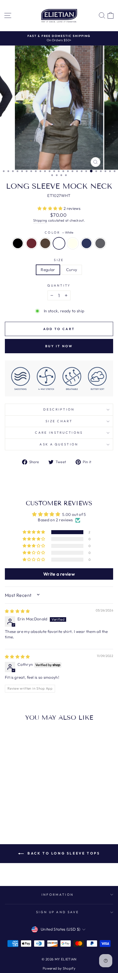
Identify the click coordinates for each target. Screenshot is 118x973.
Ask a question (59, 444)
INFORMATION (58, 895)
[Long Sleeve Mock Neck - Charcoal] (25, 815)
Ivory (72, 243)
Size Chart (59, 421)
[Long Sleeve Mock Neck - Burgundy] (15, 810)
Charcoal (100, 243)
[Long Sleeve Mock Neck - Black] (9, 810)
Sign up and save (57, 912)
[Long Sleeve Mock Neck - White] (29, 810)
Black (17, 243)
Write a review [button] (59, 574)
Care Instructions (59, 433)
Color (59, 232)
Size (59, 260)
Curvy (71, 269)
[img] (17, 611)
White (59, 243)
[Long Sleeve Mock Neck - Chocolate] (22, 810)
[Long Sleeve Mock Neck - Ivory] (35, 810)
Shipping (40, 220)
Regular (48, 269)
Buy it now (59, 346)
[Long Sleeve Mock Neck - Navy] (42, 810)
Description (58, 409)
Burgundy (31, 243)
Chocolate (45, 243)
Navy (86, 243)
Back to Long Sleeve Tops (63, 853)
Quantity (59, 285)
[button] (51, 208)
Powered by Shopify (59, 968)
